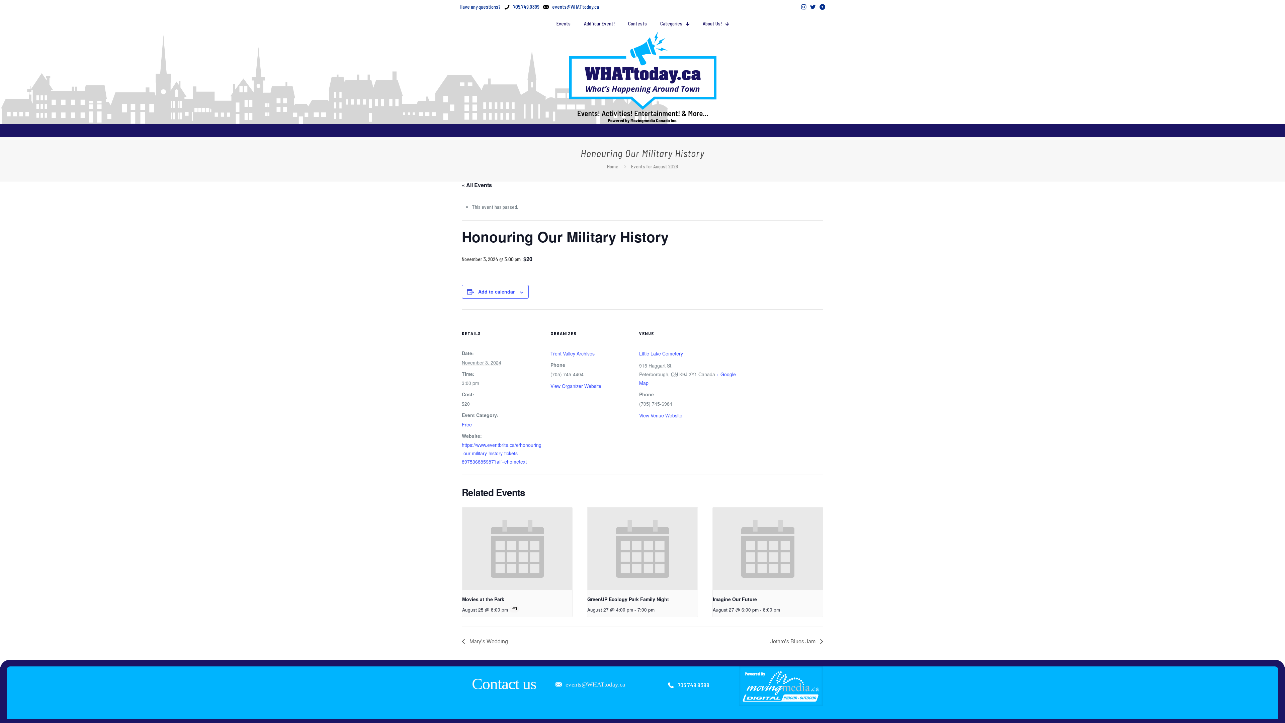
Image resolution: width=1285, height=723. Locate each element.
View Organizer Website (575, 386)
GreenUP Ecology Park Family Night (628, 599)
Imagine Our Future (735, 599)
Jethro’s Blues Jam (793, 641)
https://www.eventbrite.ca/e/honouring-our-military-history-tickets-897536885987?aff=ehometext (501, 453)
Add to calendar (496, 291)
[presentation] (517, 548)
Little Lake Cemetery (661, 353)
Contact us (504, 684)
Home (612, 166)
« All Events (477, 185)
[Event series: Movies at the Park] (514, 609)
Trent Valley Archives (572, 353)
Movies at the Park (483, 599)
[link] (781, 686)
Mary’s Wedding (488, 641)
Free (467, 424)
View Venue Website (660, 415)
